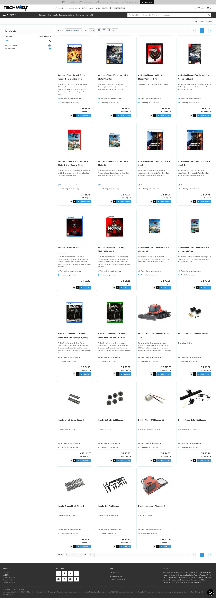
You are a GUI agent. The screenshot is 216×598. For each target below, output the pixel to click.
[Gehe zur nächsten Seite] (206, 30)
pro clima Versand (75, 99)
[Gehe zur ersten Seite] (193, 30)
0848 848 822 (103, 8)
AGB (91, 15)
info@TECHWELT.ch (118, 8)
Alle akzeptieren (147, 2)
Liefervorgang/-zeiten (116, 576)
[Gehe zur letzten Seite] (210, 30)
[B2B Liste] (109, 30)
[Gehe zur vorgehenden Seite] (197, 30)
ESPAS (7, 575)
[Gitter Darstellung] (99, 30)
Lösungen (42, 15)
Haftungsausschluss (82, 15)
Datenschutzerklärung (132, 2)
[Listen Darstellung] (104, 30)
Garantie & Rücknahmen (117, 580)
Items (85, 30)
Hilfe (49, 15)
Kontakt (55, 15)
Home (195, 21)
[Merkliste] (198, 8)
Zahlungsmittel (114, 573)
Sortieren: (60, 30)
